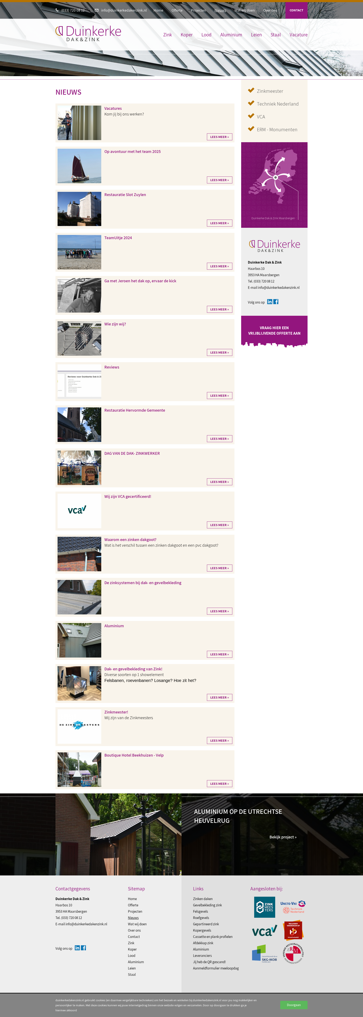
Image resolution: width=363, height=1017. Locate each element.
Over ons (270, 10)
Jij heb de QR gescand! (209, 962)
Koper (187, 35)
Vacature (299, 35)
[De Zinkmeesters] (264, 907)
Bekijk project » (283, 837)
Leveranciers (202, 955)
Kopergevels (202, 930)
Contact (296, 10)
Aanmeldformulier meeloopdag (216, 968)
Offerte (177, 10)
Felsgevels (200, 911)
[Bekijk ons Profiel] (269, 301)
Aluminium (231, 35)
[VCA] (264, 930)
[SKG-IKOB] (264, 953)
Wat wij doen (244, 10)
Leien (256, 35)
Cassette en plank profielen (213, 936)
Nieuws (220, 10)
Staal (276, 35)
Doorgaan (294, 1005)
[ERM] (293, 953)
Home (158, 10)
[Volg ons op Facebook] (275, 301)
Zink (167, 35)
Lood (206, 35)
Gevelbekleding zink (207, 905)
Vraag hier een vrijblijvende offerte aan (274, 330)
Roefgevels (201, 917)
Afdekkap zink (203, 943)
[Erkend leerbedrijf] (293, 930)
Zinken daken (203, 898)
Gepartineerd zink (206, 924)
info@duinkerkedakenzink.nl (123, 10)
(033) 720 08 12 (72, 10)
